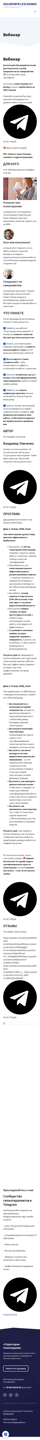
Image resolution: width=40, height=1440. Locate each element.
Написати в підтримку (16, 1368)
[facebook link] (16, 1395)
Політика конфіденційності (14, 1422)
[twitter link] (10, 1395)
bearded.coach (8, 1414)
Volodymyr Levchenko (20, 4)
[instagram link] (5, 1395)
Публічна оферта (10, 1419)
